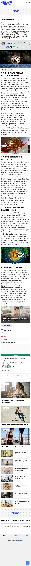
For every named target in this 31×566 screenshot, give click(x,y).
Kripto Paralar (14, 17)
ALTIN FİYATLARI (26, 520)
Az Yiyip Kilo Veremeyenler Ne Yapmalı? (22, 485)
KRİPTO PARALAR (5, 520)
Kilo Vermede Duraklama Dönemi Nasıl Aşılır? (21, 469)
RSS (5, 535)
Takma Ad (3, 333)
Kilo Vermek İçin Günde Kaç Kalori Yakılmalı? (22, 477)
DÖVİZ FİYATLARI (16, 520)
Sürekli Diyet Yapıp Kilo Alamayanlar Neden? (21, 461)
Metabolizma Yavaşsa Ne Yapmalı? (21, 452)
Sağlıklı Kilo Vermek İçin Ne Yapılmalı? (22, 502)
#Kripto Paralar (6, 325)
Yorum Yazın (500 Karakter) (8, 342)
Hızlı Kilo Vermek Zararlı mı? (12, 447)
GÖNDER (16, 355)
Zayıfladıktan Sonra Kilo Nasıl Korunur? (21, 494)
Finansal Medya (6, 17)
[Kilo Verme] (15, 390)
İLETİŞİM (7, 526)
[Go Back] (27, 563)
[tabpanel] (15, 314)
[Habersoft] (19, 540)
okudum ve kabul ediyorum (14, 359)
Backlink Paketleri (16, 526)
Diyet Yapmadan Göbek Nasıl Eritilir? (15, 425)
